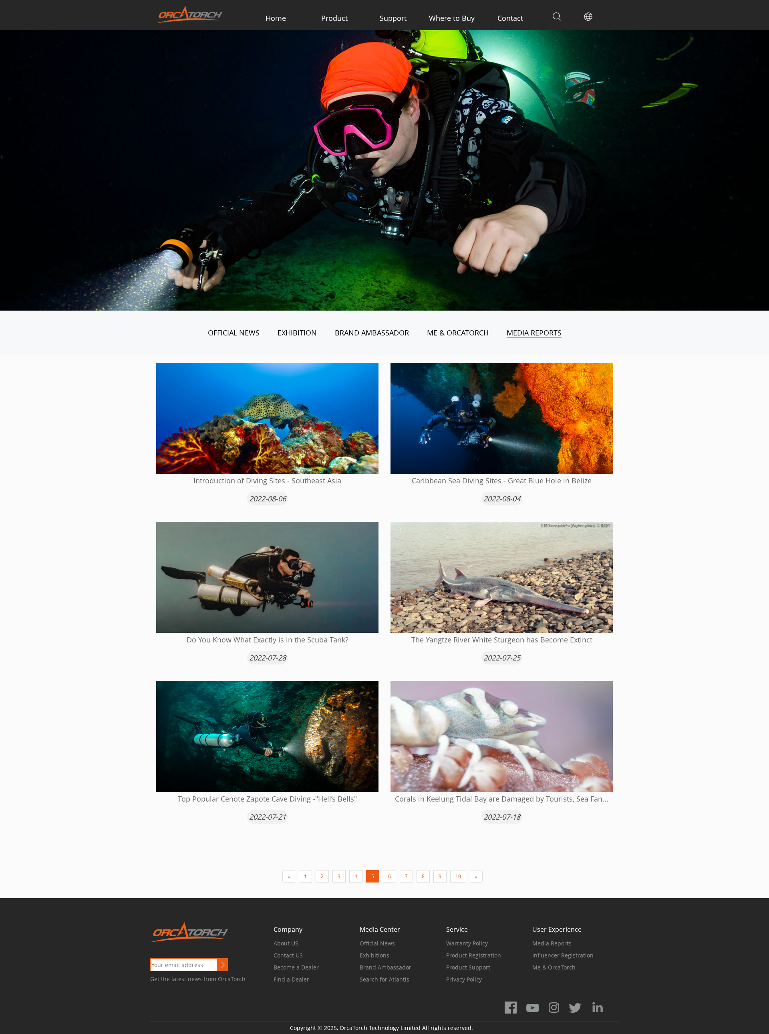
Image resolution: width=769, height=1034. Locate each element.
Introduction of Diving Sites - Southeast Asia (267, 480)
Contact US (288, 955)
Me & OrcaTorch (458, 332)
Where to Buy (452, 18)
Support (393, 18)
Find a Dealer (291, 979)
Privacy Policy (464, 979)
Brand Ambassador (372, 332)
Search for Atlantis (384, 979)
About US (286, 943)
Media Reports (534, 332)
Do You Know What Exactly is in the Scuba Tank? (267, 639)
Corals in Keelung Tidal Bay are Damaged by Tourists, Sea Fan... (501, 799)
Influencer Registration (563, 955)
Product (334, 18)
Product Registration (473, 955)
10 (458, 876)
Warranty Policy (467, 943)
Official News (234, 332)
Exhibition (297, 332)
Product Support (468, 967)
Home (276, 18)
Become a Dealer (296, 967)
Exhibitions (374, 955)
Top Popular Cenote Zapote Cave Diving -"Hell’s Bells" (267, 799)
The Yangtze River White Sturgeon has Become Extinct (501, 639)
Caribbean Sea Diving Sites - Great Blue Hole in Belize (502, 480)
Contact (510, 18)
